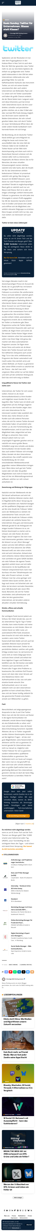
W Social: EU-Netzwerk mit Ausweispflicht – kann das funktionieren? (16, 1121)
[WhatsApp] (23, 1210)
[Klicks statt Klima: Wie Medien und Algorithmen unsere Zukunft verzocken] (18, 1007)
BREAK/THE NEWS (9, 1015)
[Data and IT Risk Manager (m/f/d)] (5, 876)
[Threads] (25, 1210)
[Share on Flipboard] (10, 972)
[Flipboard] (15, 1210)
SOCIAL (19, 1015)
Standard (14, 899)
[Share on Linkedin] (19, 972)
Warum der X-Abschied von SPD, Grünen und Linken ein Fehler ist (16, 1187)
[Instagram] (10, 1210)
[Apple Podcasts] (20, 1210)
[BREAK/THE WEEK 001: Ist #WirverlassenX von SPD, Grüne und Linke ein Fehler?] (18, 1139)
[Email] (32, 972)
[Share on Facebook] (6, 972)
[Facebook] (4, 1210)
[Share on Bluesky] (28, 972)
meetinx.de (29, 824)
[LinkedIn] (12, 1210)
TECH (18, 1147)
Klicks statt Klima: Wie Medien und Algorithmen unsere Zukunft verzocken (17, 1021)
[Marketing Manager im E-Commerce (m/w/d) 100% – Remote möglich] (5, 911)
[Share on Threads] (23, 972)
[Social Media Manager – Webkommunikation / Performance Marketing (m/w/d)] (5, 950)
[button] (29, 1225)
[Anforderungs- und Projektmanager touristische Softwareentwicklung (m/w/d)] (5, 863)
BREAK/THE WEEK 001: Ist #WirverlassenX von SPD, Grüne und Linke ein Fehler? (16, 1154)
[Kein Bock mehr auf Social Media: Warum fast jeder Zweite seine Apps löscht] (18, 1040)
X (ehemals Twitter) (26, 964)
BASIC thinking (13, 964)
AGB (16, 274)
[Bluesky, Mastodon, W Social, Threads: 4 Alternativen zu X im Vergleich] (18, 1073)
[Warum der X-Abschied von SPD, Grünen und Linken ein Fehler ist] (18, 1172)
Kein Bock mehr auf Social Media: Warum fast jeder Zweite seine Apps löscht (16, 1055)
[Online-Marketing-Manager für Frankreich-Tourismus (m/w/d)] (5, 924)
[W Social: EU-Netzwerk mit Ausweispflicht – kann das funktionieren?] (18, 1106)
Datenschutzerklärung (25, 273)
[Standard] (5, 900)
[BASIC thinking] (18, 3)
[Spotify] (18, 1210)
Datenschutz (15, 1228)
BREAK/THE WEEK (9, 1147)
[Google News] (7, 1210)
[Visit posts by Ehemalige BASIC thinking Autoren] (5, 35)
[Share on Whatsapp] (15, 972)
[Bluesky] (28, 1210)
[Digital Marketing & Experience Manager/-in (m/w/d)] (5, 937)
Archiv (7, 19)
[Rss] (31, 1210)
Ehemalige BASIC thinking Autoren (18, 33)
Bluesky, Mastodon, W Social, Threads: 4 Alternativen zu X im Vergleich (18, 1088)
